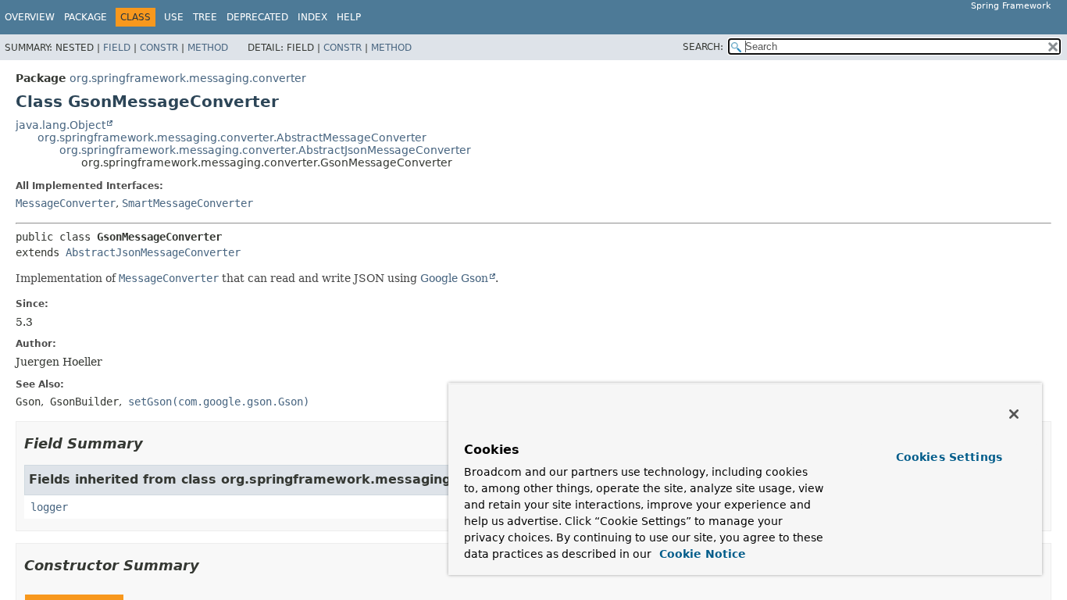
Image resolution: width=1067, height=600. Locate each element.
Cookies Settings (949, 457)
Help (349, 17)
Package (85, 17)
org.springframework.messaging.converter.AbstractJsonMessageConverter (265, 150)
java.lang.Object (60, 125)
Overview (30, 17)
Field (116, 47)
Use (174, 17)
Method (207, 47)
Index (312, 17)
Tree (205, 17)
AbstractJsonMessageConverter (153, 252)
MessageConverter (66, 203)
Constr (159, 47)
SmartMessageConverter (187, 203)
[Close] (1014, 414)
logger (49, 507)
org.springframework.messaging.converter (188, 78)
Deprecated (257, 17)
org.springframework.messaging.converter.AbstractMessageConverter (231, 137)
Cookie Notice (700, 554)
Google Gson (454, 278)
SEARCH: (703, 46)
